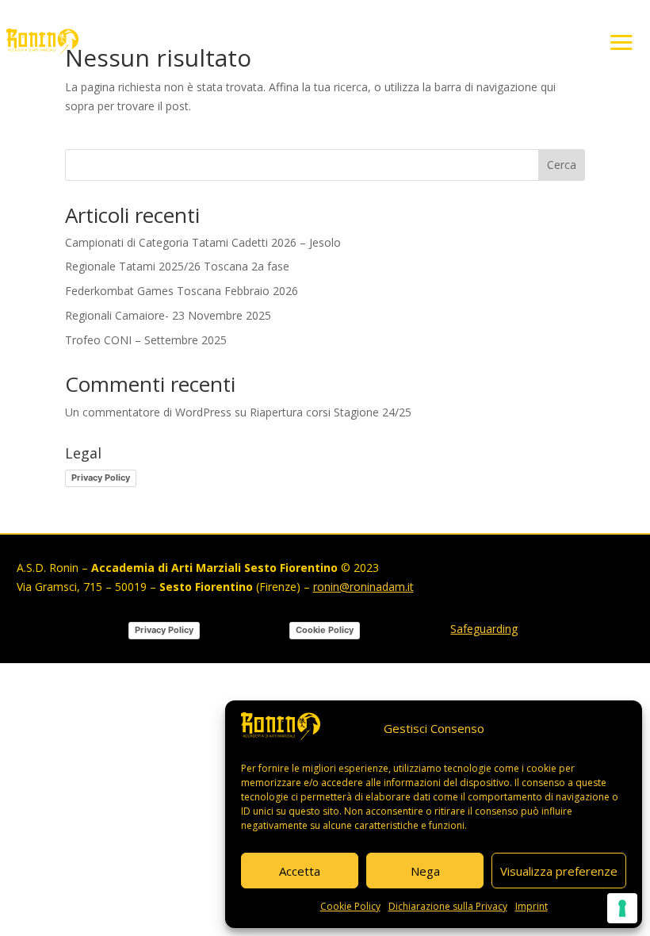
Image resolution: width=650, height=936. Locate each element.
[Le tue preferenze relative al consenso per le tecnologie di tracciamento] (622, 908)
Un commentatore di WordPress (148, 412)
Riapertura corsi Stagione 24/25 (330, 412)
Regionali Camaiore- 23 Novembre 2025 (168, 315)
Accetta (299, 871)
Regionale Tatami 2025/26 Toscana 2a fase (177, 266)
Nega (425, 871)
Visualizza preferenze (559, 871)
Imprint (531, 906)
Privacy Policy (100, 477)
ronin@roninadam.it (363, 586)
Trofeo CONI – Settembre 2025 (146, 339)
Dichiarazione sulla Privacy (447, 906)
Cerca (561, 164)
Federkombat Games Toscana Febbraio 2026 (181, 290)
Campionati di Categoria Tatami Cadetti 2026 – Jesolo (203, 242)
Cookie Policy (350, 906)
